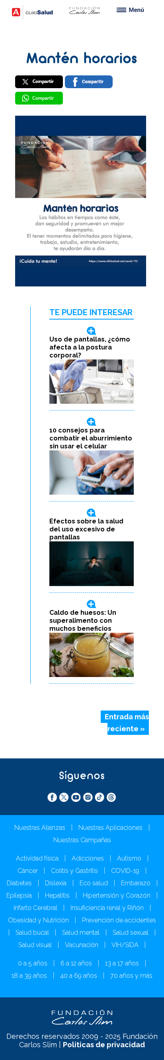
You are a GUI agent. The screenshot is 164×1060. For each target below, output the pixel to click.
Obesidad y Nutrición (38, 920)
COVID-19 (125, 870)
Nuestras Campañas (82, 840)
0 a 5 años (32, 963)
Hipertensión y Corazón (116, 895)
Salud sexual (130, 932)
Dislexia (55, 883)
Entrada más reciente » (127, 723)
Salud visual (35, 945)
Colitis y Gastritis (74, 870)
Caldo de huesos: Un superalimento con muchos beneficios (82, 620)
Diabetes (19, 883)
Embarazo (135, 883)
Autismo (129, 858)
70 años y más (131, 975)
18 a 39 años (29, 975)
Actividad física (37, 858)
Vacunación (81, 945)
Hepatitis (57, 895)
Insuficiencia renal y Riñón (107, 908)
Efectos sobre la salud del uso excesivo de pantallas (86, 529)
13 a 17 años (122, 963)
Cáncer (28, 870)
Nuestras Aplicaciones (110, 827)
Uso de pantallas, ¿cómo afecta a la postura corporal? (89, 347)
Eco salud (94, 883)
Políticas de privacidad (104, 1044)
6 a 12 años (76, 963)
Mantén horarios (82, 59)
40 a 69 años (78, 975)
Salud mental (81, 932)
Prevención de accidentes (119, 920)
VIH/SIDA (125, 945)
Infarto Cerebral (35, 908)
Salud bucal (32, 932)
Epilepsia (19, 895)
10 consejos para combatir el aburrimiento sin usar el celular (90, 438)
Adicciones (88, 858)
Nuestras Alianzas (39, 827)
